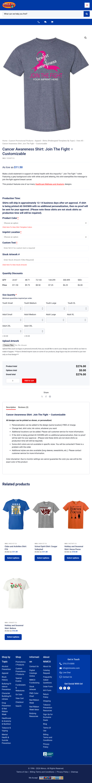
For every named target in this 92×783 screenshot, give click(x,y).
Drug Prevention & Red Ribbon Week (6, 709)
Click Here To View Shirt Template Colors (17, 227)
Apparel (38, 141)
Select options (13, 558)
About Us (47, 666)
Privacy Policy (63, 772)
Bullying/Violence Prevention (6, 687)
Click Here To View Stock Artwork (14, 265)
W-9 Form (47, 690)
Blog (45, 724)
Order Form (48, 686)
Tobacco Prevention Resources (47, 708)
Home (4, 141)
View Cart (20, 698)
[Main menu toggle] (87, 5)
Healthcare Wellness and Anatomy (49, 184)
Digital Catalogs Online (33, 673)
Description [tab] (11, 407)
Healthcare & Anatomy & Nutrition (6, 721)
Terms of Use (22, 772)
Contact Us (34, 666)
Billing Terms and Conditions (47, 737)
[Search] (87, 14)
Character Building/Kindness (6, 696)
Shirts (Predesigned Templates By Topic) (59, 141)
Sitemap (74, 772)
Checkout (19, 702)
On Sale (19, 694)
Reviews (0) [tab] (23, 407)
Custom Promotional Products (21, 141)
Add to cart (29, 381)
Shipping (47, 701)
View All (79, 141)
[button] (39, 22)
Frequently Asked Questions (47, 680)
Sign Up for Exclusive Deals (48, 717)
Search (18, 706)
